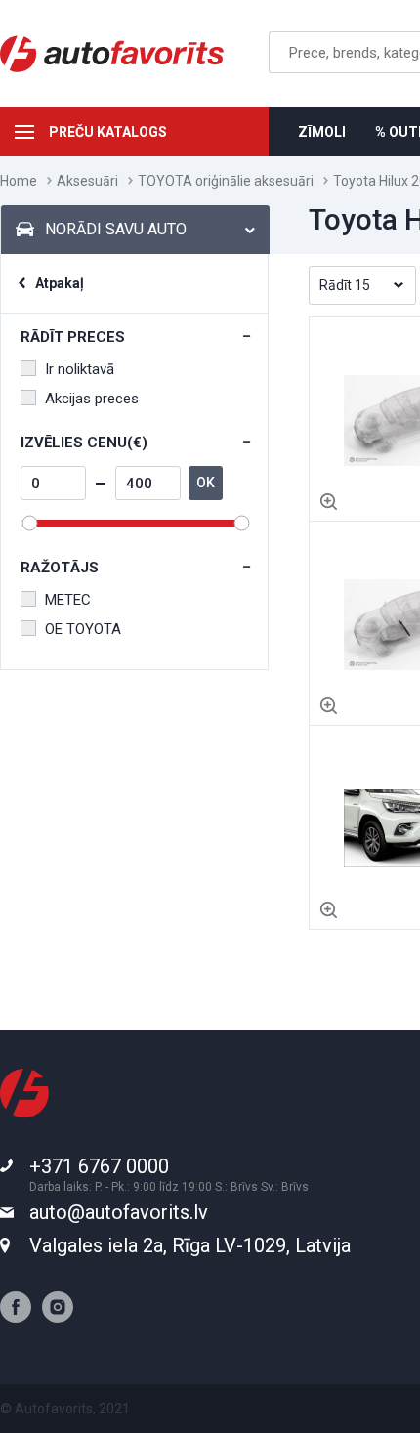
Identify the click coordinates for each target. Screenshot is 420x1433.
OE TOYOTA (83, 629)
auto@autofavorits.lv (118, 1212)
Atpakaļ (59, 283)
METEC (68, 600)
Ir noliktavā (79, 369)
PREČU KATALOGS (108, 132)
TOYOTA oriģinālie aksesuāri (226, 181)
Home (18, 181)
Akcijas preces (92, 398)
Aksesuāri (87, 181)
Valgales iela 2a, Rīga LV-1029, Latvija (190, 1245)
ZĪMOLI (322, 132)
